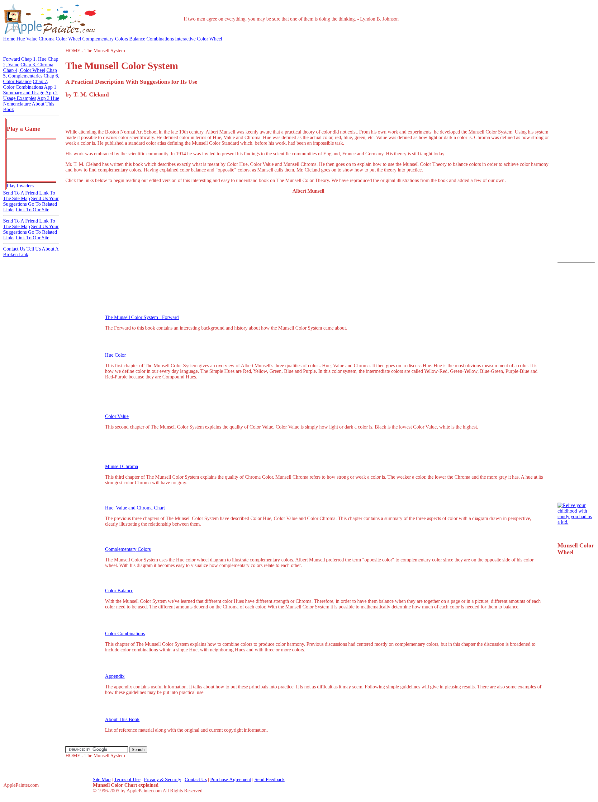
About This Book (122, 719)
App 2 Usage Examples (30, 95)
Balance (137, 38)
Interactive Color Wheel (198, 38)
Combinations (160, 38)
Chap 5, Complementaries (30, 73)
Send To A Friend (20, 192)
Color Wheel (68, 38)
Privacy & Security (162, 779)
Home (9, 38)
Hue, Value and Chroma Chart (135, 507)
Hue (21, 38)
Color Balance (119, 590)
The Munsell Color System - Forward (142, 317)
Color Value (117, 416)
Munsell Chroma (121, 466)
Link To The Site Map (29, 195)
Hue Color (115, 355)
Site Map (102, 779)
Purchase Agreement (230, 779)
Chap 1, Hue (33, 59)
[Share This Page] (540, 80)
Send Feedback (269, 779)
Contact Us (14, 248)
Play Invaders (20, 185)
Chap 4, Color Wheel (24, 70)
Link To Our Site (32, 209)
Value (31, 38)
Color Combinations (125, 633)
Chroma (47, 38)
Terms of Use (127, 779)
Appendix (115, 676)
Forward (11, 59)
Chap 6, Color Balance (31, 78)
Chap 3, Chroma (37, 64)
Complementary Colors (105, 38)
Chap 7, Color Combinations (25, 84)
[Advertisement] (308, 114)
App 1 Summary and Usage (29, 89)
